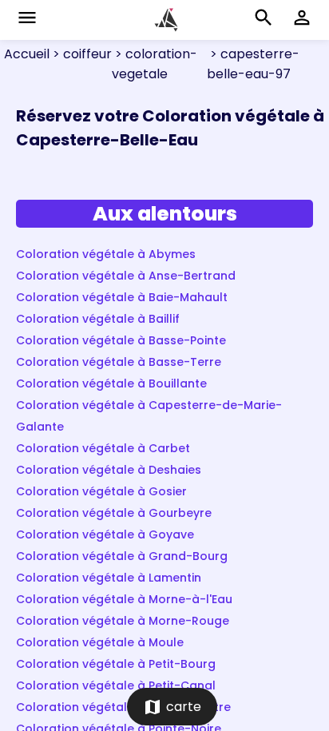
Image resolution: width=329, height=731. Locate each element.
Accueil (27, 54)
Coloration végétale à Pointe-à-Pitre (123, 707)
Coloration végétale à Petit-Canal (116, 685)
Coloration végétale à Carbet (103, 448)
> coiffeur (81, 54)
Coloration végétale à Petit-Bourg (116, 664)
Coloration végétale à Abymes (106, 254)
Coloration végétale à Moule (100, 642)
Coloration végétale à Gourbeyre (114, 513)
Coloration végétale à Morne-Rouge (122, 621)
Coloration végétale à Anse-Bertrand (126, 276)
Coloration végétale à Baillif (98, 319)
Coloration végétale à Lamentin (108, 578)
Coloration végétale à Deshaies (108, 470)
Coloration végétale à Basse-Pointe (121, 340)
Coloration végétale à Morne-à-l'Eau (124, 599)
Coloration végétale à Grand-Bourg (122, 556)
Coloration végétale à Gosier (101, 491)
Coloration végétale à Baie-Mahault (122, 297)
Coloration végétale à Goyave (105, 534)
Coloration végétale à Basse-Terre (118, 362)
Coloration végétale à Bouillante (111, 383)
